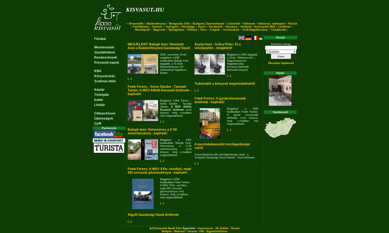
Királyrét (245, 26)
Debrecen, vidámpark (271, 23)
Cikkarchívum (104, 113)
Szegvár (215, 29)
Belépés (167, 231)
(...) (130, 78)
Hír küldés (222, 228)
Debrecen (249, 23)
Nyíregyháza (176, 29)
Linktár (99, 105)
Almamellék (136, 23)
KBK (98, 71)
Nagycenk (159, 29)
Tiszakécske (278, 29)
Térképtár (101, 94)
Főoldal (100, 39)
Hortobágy (188, 26)
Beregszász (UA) (179, 23)
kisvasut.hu (145, 8)
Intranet (192, 231)
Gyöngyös (172, 26)
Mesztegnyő (142, 29)
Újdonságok (103, 118)
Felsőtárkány (141, 26)
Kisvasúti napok (106, 62)
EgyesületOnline (217, 231)
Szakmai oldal (104, 81)
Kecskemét (215, 26)
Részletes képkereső (281, 63)
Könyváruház (104, 76)
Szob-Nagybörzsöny (255, 29)
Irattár (98, 100)
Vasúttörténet (104, 52)
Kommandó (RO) (264, 26)
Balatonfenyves (156, 23)
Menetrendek (104, 47)
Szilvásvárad (231, 29)
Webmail (179, 231)
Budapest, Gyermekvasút (208, 23)
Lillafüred (284, 26)
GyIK (98, 123)
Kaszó (202, 26)
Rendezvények (105, 57)
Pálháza (192, 29)
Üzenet (235, 228)
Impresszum (205, 228)
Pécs (203, 29)
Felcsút (292, 23)
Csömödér (233, 23)
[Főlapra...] (108, 32)
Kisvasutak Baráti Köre (168, 228)
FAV (201, 231)
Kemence (231, 26)
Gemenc (157, 26)
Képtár (99, 89)
